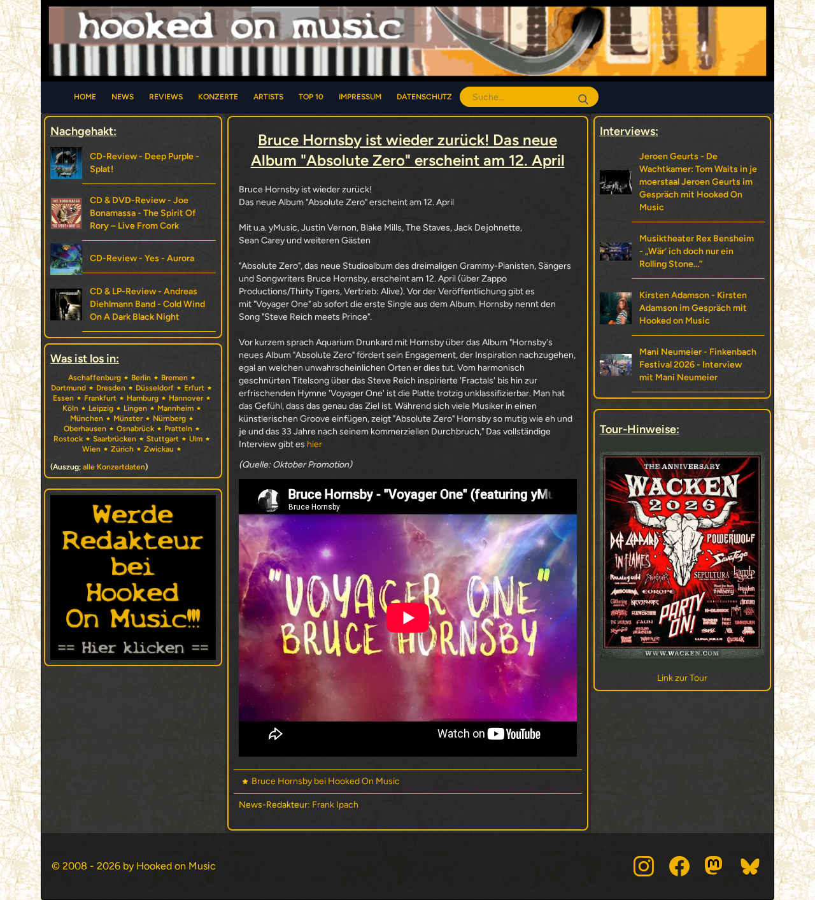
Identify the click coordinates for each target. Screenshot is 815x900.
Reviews (166, 96)
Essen (63, 398)
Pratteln (178, 428)
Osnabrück (135, 428)
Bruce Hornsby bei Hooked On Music (326, 781)
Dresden (110, 387)
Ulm (195, 438)
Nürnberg (169, 418)
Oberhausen (85, 428)
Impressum (360, 96)
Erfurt (194, 387)
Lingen (135, 408)
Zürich (122, 449)
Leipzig (101, 408)
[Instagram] (643, 866)
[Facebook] (679, 866)
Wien (91, 449)
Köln (70, 408)
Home (85, 96)
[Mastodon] (715, 866)
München (86, 418)
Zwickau (159, 449)
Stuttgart (162, 438)
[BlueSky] (750, 866)
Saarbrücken (114, 438)
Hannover (186, 398)
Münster (128, 418)
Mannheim (175, 408)
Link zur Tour (682, 678)
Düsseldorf (155, 387)
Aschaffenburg (94, 377)
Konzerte (218, 96)
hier (315, 444)
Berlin (141, 377)
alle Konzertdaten (114, 466)
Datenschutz (424, 96)
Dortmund (68, 387)
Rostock (68, 438)
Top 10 (311, 96)
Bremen (174, 377)
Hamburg (143, 398)
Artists (268, 96)
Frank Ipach (335, 804)
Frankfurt (100, 398)
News (122, 96)
